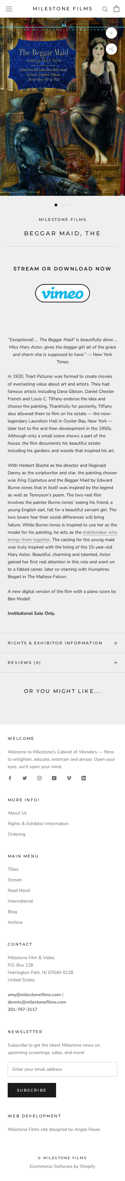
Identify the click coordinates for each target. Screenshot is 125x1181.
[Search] (105, 9)
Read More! (19, 890)
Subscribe (32, 1090)
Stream (15, 880)
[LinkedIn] (83, 777)
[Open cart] (116, 8)
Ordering (16, 834)
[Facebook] (10, 777)
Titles (13, 869)
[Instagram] (39, 777)
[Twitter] (24, 777)
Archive (15, 922)
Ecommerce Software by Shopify (62, 1166)
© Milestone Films (62, 1158)
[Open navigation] (9, 8)
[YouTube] (54, 777)
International (20, 901)
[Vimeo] (69, 777)
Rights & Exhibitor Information (55, 642)
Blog (12, 912)
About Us (17, 813)
